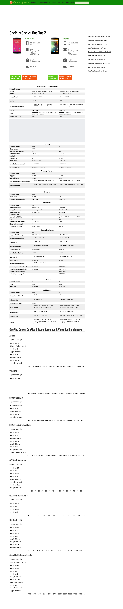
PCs (59, 2)
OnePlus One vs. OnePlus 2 (97, 59)
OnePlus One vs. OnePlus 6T (97, 40)
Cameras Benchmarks (44, 2)
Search (72, 3)
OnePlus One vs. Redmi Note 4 (98, 71)
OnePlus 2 (62, 91)
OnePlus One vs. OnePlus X (97, 56)
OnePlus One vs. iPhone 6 (96, 67)
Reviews (33, 2)
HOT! (63, 2)
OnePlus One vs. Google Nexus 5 (99, 63)
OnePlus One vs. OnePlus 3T (97, 44)
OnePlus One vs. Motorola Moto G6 (99, 52)
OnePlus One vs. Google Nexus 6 (99, 36)
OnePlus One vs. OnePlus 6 (97, 48)
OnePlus (28, 38)
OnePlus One (36, 91)
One (33, 38)
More (67, 2)
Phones (54, 2)
